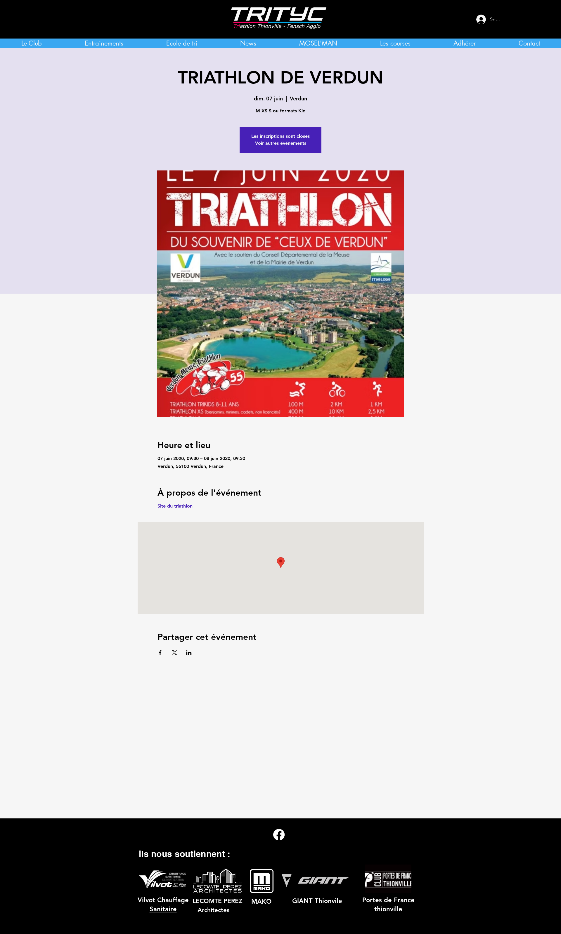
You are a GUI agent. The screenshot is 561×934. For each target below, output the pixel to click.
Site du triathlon (175, 506)
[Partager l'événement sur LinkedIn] (189, 652)
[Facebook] (279, 834)
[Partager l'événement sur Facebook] (160, 652)
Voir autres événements (280, 143)
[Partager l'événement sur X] (174, 652)
